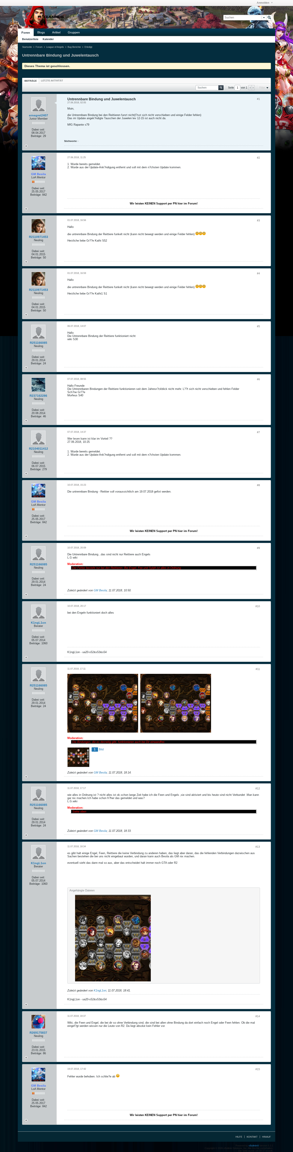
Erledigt (88, 47)
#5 (258, 326)
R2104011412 (38, 448)
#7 (258, 432)
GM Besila (100, 590)
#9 (258, 548)
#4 (258, 273)
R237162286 (38, 395)
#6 (258, 379)
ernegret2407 (38, 115)
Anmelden (263, 2)
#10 (257, 606)
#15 (257, 1069)
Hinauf (266, 1136)
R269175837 (38, 1032)
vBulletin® (254, 1145)
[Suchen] (269, 17)
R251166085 (38, 342)
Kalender (48, 39)
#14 (257, 1016)
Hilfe (239, 1136)
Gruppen (74, 32)
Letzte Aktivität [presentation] (52, 80)
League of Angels (55, 47)
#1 (258, 99)
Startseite (27, 47)
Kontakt (252, 1136)
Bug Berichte (74, 47)
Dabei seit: (38, 129)
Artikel (56, 32)
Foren (25, 32)
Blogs (41, 32)
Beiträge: (36, 136)
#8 (258, 485)
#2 (258, 157)
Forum (39, 47)
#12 (257, 788)
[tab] (30, 81)
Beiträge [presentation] (30, 81)
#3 (258, 220)
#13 (257, 846)
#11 (258, 669)
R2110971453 (38, 237)
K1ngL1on (38, 622)
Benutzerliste (30, 39)
